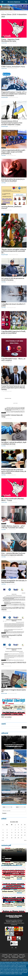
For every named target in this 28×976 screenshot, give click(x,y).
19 (3, 835)
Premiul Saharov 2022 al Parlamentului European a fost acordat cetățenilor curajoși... (11, 122)
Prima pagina (4, 954)
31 (21, 837)
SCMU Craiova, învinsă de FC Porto (13, 67)
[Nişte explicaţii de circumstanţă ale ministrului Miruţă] (14, 756)
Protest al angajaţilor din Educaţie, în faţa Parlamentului (14, 581)
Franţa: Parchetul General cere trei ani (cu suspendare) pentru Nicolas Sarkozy (13, 387)
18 (24, 832)
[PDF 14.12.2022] (14, 706)
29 (15, 837)
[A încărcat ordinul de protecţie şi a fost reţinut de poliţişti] (14, 168)
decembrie (10, 12)
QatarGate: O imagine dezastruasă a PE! (13, 690)
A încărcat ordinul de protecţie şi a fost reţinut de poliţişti (13, 180)
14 (11, 832)
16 (18, 832)
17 (21, 832)
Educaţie (23, 956)
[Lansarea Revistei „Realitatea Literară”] (14, 195)
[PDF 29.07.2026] (14, 896)
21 (11, 835)
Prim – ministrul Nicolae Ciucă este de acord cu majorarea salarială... (13, 554)
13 (7, 832)
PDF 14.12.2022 (6, 717)
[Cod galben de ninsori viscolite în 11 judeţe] (14, 293)
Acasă (2, 12)
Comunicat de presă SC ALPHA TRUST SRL (11, 636)
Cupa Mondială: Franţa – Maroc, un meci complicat (13, 359)
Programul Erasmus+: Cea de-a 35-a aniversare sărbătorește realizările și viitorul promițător (13, 93)
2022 (6, 12)
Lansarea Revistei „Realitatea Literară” (11, 207)
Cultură (5, 957)
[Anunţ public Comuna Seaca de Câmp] (14, 404)
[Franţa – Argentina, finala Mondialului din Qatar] (14, 28)
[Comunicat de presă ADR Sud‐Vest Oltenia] (14, 597)
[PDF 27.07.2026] (14, 910)
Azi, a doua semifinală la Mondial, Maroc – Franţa (12, 499)
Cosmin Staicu (4, 42)
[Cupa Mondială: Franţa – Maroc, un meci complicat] (14, 347)
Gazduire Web (20, 959)
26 (3, 837)
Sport (2, 356)
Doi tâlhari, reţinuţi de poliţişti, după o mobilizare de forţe (13, 443)
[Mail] (15, 947)
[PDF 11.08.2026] (14, 868)
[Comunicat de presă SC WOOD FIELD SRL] (14, 651)
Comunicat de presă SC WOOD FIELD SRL (13, 663)
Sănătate (18, 956)
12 (3, 832)
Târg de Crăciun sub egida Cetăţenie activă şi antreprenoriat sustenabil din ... (13, 251)
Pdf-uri (3, 714)
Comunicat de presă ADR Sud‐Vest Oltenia (12, 609)
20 (7, 835)
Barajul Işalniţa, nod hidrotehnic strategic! (14, 745)
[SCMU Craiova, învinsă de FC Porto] (14, 55)
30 (18, 837)
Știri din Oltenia (15, 957)
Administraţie (22, 954)
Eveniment (13, 956)
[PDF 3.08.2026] (14, 882)
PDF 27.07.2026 (7, 858)
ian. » (25, 840)
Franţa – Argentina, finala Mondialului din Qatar (10, 40)
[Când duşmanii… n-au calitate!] (14, 770)
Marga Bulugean (4, 97)
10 (21, 830)
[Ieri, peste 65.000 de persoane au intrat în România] (14, 267)
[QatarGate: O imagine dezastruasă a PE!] (14, 679)
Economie (8, 956)
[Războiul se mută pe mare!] (14, 784)
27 (7, 837)
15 (15, 832)
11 (24, 830)
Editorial (3, 687)
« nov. (2, 840)
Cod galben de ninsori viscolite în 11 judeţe (13, 305)
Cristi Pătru (3, 155)
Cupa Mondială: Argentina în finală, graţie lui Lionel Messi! (13, 332)
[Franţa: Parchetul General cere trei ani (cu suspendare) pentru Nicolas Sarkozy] (14, 375)
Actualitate (15, 954)
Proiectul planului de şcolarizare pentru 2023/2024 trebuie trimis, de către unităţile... (13, 471)
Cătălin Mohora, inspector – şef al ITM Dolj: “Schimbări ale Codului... (12, 527)
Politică (3, 956)
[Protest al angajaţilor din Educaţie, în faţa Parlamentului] (14, 569)
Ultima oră (3, 89)
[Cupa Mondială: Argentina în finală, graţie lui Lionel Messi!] (14, 320)
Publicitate (3, 412)
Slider (3, 64)
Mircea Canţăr (4, 693)
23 (18, 835)
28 (11, 837)
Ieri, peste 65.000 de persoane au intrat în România (12, 279)
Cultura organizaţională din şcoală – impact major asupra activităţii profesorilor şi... (13, 152)
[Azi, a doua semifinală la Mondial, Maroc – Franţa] (14, 487)
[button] (26, 2)
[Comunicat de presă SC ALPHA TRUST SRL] (14, 624)
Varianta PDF (6, 845)
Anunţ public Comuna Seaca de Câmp (11, 416)
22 (15, 835)
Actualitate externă (5, 383)
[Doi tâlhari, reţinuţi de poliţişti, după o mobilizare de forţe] (14, 431)
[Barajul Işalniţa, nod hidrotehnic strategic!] (14, 797)
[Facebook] (12, 947)
